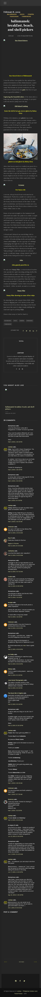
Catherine (11, 551)
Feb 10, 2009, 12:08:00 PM (15, 586)
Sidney (10, 669)
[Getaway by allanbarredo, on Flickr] (21, 185)
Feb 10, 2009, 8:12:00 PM (15, 675)
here (24, 645)
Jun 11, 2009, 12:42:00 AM (15, 854)
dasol (22, 14)
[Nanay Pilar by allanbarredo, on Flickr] (21, 291)
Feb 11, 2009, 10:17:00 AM (15, 794)
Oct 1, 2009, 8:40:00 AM (15, 907)
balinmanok (12, 14)
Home (21, 962)
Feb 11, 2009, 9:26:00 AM (15, 783)
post (23, 89)
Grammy (11, 799)
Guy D (10, 538)
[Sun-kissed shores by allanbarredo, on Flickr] (21, 55)
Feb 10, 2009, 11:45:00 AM (15, 555)
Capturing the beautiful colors (14, 97)
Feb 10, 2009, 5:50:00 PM (15, 664)
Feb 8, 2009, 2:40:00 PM (15, 442)
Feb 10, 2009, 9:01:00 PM (15, 688)
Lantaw (10, 447)
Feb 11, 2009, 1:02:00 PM (15, 810)
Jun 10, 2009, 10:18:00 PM (15, 836)
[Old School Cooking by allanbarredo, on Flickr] (21, 106)
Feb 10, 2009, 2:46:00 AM (15, 532)
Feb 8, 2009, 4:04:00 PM (15, 481)
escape (10, 602)
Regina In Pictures (13, 543)
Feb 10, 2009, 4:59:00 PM (15, 649)
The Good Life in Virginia (15, 693)
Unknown (11, 526)
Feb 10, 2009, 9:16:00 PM (15, 704)
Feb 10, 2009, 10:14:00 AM (15, 545)
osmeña (31, 14)
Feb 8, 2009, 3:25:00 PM (15, 469)
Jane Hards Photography (15, 680)
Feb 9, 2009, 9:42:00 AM (15, 521)
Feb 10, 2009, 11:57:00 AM (15, 571)
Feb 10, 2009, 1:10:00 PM (15, 597)
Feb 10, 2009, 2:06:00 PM (15, 628)
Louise (10, 576)
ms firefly (11, 654)
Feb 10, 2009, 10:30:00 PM (15, 725)
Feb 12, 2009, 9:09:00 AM (15, 820)
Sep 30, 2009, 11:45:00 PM (15, 895)
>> (35, 962)
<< (6, 962)
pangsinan (14, 16)
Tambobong (26, 16)
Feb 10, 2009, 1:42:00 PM (15, 617)
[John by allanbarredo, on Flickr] (21, 260)
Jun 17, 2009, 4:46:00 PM (15, 872)
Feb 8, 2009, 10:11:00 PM (15, 500)
